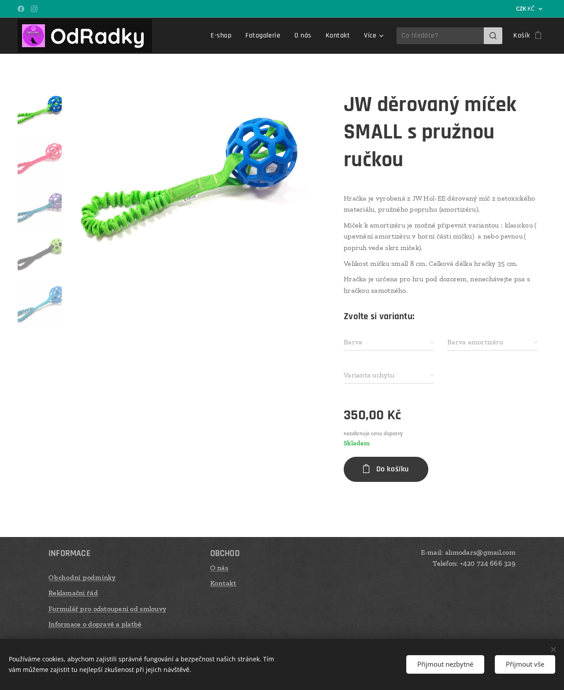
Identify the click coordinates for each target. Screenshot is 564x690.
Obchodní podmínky (82, 577)
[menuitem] (223, 36)
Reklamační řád (73, 593)
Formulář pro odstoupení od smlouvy (107, 608)
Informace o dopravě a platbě (95, 624)
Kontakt (223, 583)
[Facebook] (20, 8)
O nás (219, 567)
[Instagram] (34, 8)
